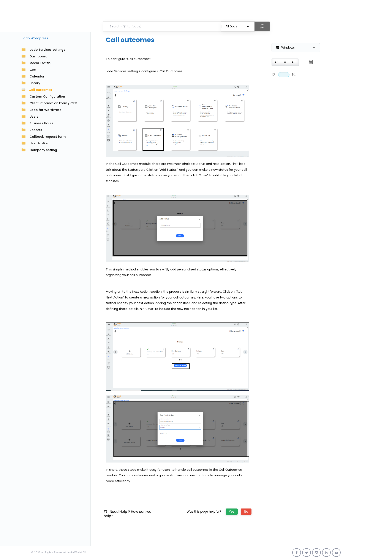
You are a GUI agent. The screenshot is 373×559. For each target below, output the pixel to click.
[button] (296, 47)
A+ (293, 62)
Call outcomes (40, 90)
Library (35, 83)
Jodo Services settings (47, 49)
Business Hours (41, 123)
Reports (36, 130)
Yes (231, 511)
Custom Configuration (47, 96)
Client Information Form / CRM (53, 103)
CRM (33, 70)
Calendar (37, 76)
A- (276, 62)
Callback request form (48, 136)
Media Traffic (40, 63)
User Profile (38, 143)
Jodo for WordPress (45, 110)
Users (34, 116)
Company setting (43, 150)
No (246, 511)
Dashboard (38, 56)
